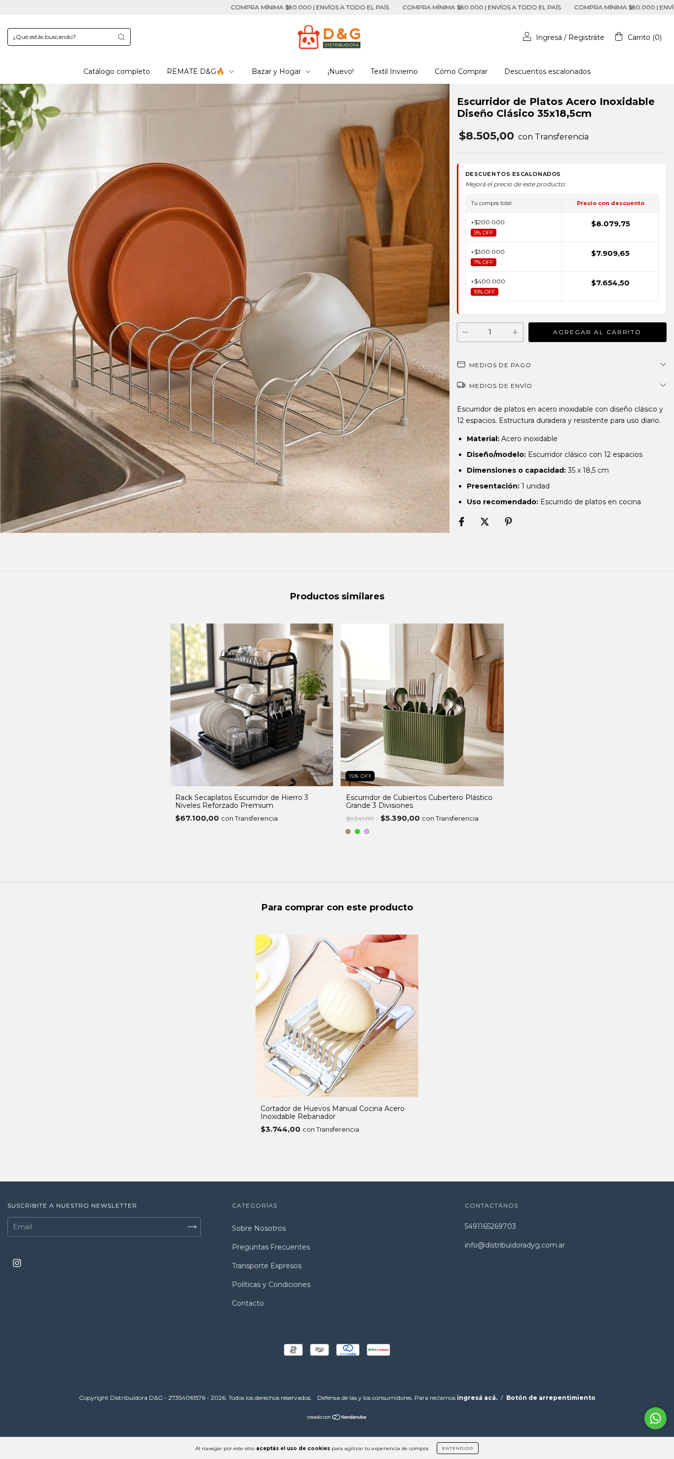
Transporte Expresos (266, 1265)
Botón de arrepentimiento (551, 1397)
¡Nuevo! (341, 71)
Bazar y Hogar (277, 71)
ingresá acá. (477, 1397)
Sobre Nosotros (259, 1228)
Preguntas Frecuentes (271, 1247)
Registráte (586, 37)
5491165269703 (490, 1226)
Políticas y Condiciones (271, 1284)
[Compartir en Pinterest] (508, 522)
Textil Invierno (394, 71)
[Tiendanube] (337, 1417)
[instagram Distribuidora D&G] (17, 1263)
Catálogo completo (116, 71)
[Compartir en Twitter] (485, 522)
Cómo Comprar (461, 71)
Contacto (248, 1303)
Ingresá (549, 37)
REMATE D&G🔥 (196, 71)
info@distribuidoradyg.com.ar (515, 1245)
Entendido (457, 1448)
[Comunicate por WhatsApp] (655, 1418)
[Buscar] (121, 37)
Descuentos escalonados (547, 71)
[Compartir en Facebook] (462, 522)
